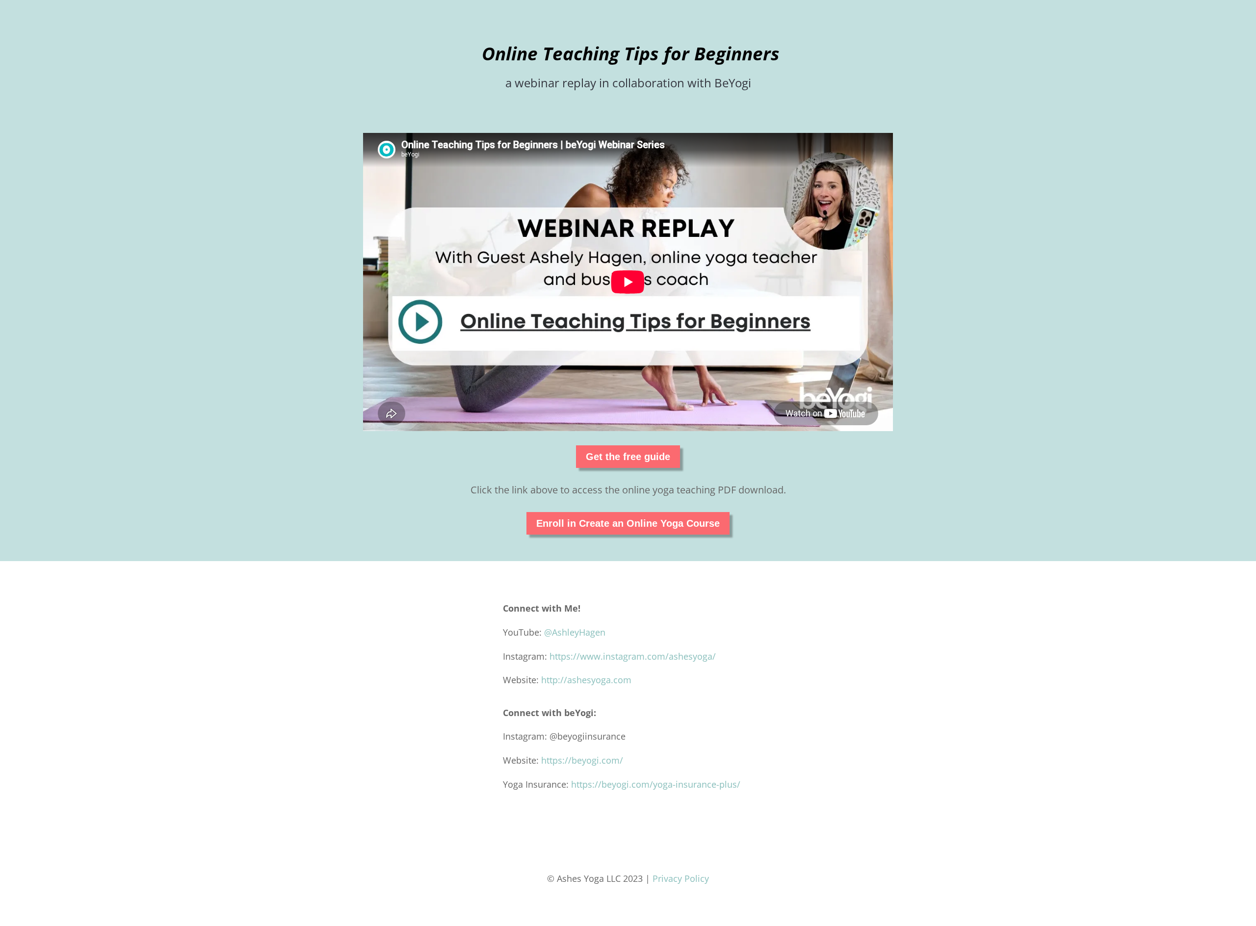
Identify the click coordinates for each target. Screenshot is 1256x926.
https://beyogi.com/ (582, 760)
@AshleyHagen (574, 632)
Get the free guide (628, 456)
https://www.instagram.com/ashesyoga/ (633, 656)
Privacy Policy (681, 878)
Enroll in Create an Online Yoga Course (628, 523)
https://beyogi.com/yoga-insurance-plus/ (655, 784)
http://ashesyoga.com (586, 680)
